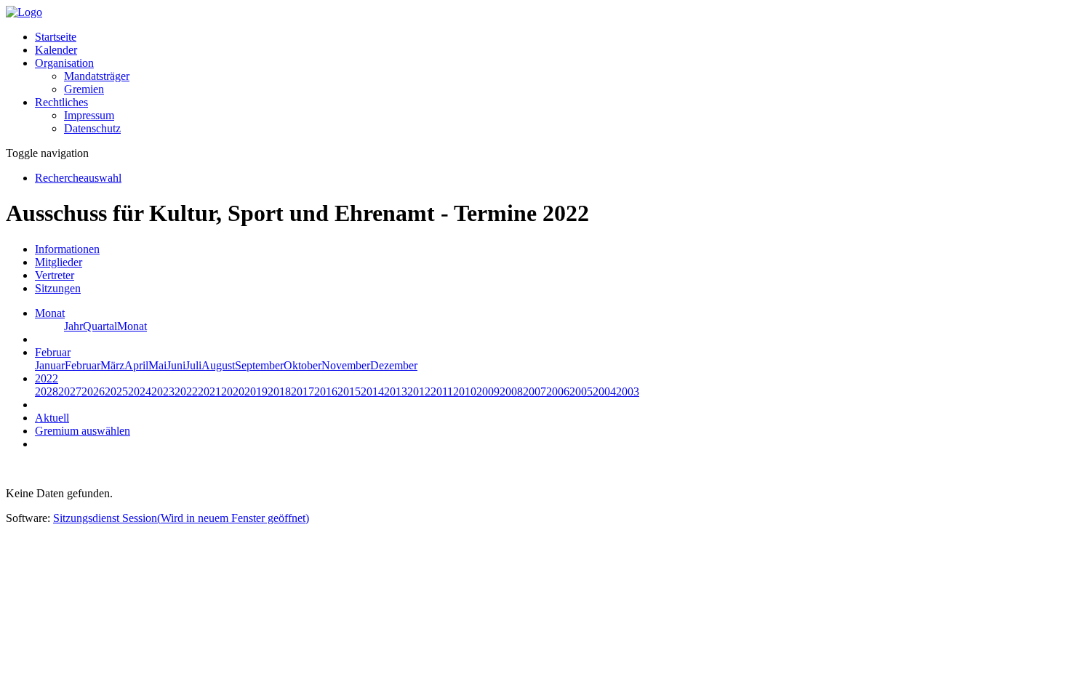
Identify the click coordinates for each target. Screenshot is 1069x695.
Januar (50, 365)
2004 (604, 391)
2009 (488, 391)
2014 (372, 391)
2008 (511, 391)
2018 (279, 391)
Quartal (100, 326)
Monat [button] (50, 313)
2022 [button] (46, 378)
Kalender (56, 50)
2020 (232, 391)
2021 (209, 391)
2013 (395, 391)
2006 (557, 391)
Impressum (89, 115)
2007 (534, 391)
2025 (116, 391)
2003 (627, 391)
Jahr (73, 326)
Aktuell (52, 417)
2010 (464, 391)
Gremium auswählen (82, 431)
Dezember (393, 365)
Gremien (84, 89)
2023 (163, 391)
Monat (132, 326)
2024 (139, 391)
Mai (157, 365)
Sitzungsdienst (181, 518)
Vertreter (54, 275)
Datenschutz (92, 128)
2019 (256, 391)
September (259, 365)
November (345, 365)
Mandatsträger (96, 76)
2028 (46, 391)
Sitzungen (58, 288)
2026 (93, 391)
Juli (193, 365)
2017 (302, 391)
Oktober (302, 365)
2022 (186, 391)
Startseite (55, 37)
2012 (419, 391)
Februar (82, 365)
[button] (64, 63)
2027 (69, 391)
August (218, 365)
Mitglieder (58, 262)
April (136, 365)
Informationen (67, 249)
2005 (581, 391)
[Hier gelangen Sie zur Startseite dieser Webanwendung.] (24, 12)
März (112, 365)
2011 (442, 391)
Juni (176, 365)
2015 (349, 391)
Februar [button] (53, 352)
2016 (325, 391)
